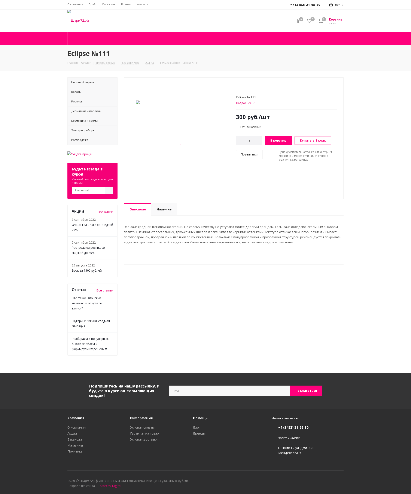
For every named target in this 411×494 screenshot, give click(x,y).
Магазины (75, 445)
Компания (75, 418)
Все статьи (104, 290)
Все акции (105, 212)
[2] (242, 87)
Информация (141, 418)
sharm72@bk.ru (289, 438)
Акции (72, 433)
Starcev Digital (110, 486)
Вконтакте (329, 481)
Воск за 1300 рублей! (87, 270)
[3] (246, 87)
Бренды (199, 433)
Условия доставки (144, 439)
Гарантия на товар (144, 433)
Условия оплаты (142, 427)
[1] (238, 87)
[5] (254, 87)
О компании (76, 427)
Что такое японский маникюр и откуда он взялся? (87, 303)
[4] (250, 87)
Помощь (200, 418)
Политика (74, 451)
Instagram (340, 481)
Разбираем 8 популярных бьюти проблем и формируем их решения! (90, 344)
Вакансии (74, 439)
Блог (196, 427)
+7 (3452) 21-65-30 (293, 427)
